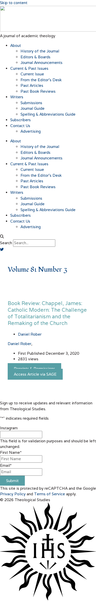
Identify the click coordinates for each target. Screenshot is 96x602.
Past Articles (31, 85)
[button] (48, 237)
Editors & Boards (35, 56)
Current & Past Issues (29, 68)
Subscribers (20, 119)
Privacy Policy (13, 493)
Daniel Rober (19, 343)
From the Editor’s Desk (41, 79)
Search (6, 242)
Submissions (31, 102)
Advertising (30, 131)
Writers (16, 96)
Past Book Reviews (38, 91)
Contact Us (20, 125)
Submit (12, 480)
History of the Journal (39, 51)
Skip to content (13, 2)
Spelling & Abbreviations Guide (48, 114)
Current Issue (32, 74)
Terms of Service (49, 493)
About (15, 45)
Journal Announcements (41, 62)
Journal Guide (32, 108)
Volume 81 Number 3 (37, 269)
